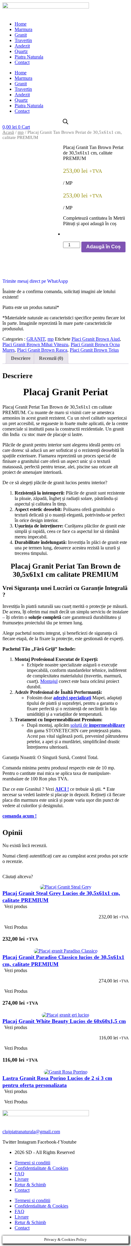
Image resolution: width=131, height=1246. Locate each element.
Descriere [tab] (20, 358)
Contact (22, 62)
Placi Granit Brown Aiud (96, 339)
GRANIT (36, 339)
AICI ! (62, 789)
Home (21, 24)
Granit (21, 34)
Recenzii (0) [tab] (51, 358)
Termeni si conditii (32, 1162)
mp (21, 132)
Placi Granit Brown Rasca (42, 350)
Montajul (49, 681)
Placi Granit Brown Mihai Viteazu (35, 344)
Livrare (22, 1179)
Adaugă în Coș (103, 246)
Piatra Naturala (29, 56)
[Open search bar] (65, 121)
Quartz (21, 51)
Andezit (22, 45)
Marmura (23, 29)
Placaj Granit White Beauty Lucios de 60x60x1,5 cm (64, 1021)
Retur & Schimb (30, 1184)
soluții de (97, 725)
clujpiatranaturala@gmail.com (31, 1131)
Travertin (23, 40)
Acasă (8, 132)
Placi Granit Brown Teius (94, 350)
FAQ (19, 1173)
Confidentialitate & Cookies (41, 1168)
